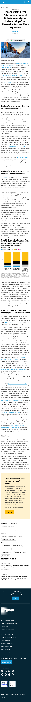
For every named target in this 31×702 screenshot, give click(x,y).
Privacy (2, 694)
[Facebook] (2, 675)
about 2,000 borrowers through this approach (14, 369)
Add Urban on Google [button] (18, 40)
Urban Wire (15, 9)
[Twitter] (9, 675)
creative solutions (6, 67)
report (5, 177)
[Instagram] (13, 671)
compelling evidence (22, 157)
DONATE (9, 512)
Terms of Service (10, 694)
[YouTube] (6, 675)
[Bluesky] (6, 671)
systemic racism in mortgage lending (13, 75)
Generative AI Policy (20, 694)
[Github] (13, 675)
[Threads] (9, 671)
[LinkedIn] (2, 671)
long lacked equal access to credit (16, 146)
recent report (7, 82)
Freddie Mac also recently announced (11, 400)
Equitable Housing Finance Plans (13, 322)
